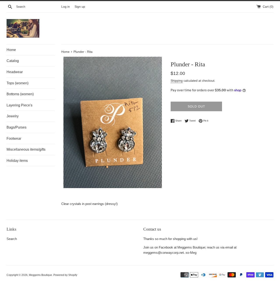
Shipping (177, 80)
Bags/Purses (16, 127)
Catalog (13, 61)
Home (11, 50)
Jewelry (13, 116)
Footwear (14, 138)
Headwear (15, 72)
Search (12, 239)
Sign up (80, 6)
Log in (65, 6)
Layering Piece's (19, 105)
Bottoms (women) (20, 94)
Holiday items (17, 160)
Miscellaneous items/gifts (26, 149)
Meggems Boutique (40, 275)
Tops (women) (17, 83)
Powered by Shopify (65, 275)
